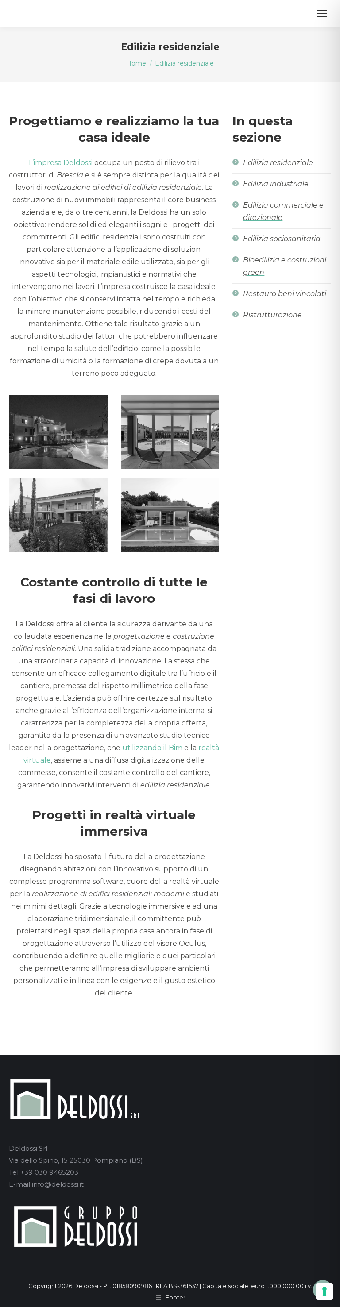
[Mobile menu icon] (322, 13)
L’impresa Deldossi (61, 162)
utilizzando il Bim (152, 748)
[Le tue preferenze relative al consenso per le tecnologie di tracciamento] (324, 1291)
